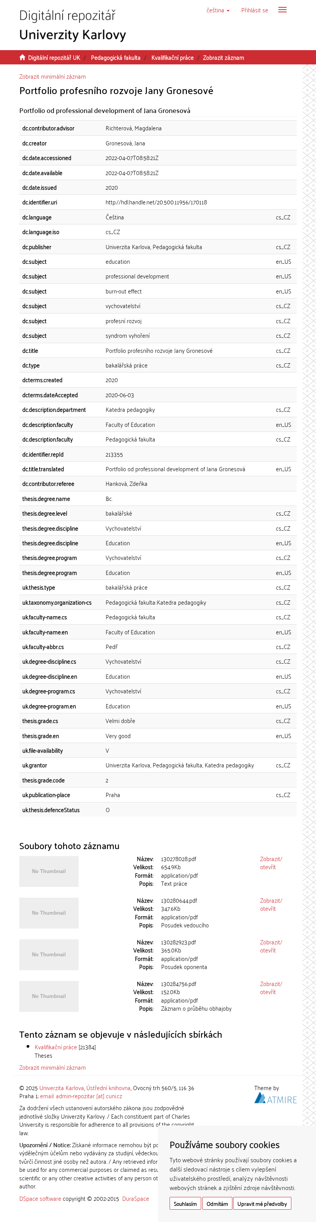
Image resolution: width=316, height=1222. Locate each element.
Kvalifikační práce (172, 57)
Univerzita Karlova (61, 1087)
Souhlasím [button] (185, 1203)
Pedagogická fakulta (116, 57)
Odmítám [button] (217, 1203)
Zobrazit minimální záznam (52, 76)
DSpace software (40, 1198)
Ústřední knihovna (108, 1087)
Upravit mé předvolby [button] (262, 1203)
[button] (218, 9)
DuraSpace (135, 1198)
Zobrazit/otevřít (271, 862)
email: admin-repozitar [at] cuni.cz (81, 1095)
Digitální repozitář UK (54, 57)
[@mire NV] (275, 1096)
